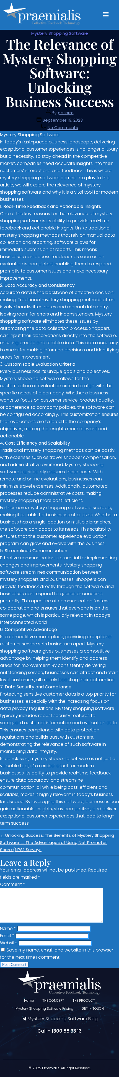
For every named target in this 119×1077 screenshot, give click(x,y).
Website (8, 943)
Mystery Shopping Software (59, 33)
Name (8, 928)
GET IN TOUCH (93, 1008)
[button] (106, 15)
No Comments (63, 127)
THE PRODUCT (84, 1000)
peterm (66, 113)
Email (7, 935)
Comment (12, 884)
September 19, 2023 (63, 120)
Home (29, 1000)
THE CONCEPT (53, 1000)
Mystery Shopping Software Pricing (44, 1008)
